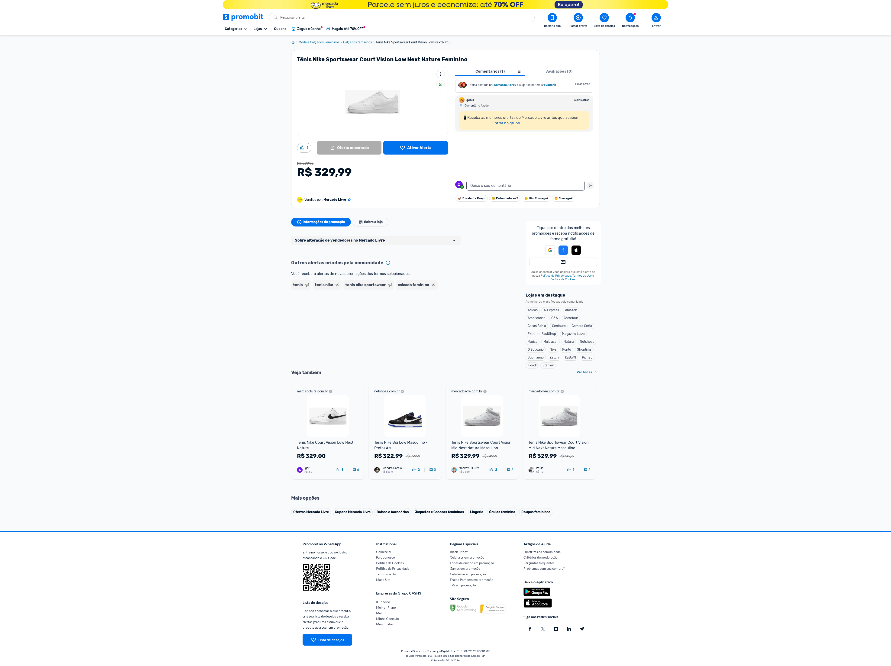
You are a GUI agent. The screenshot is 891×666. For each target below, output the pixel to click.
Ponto (566, 350)
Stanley (548, 365)
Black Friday (459, 552)
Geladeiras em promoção (468, 574)
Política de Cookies (562, 279)
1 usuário (549, 85)
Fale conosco (385, 557)
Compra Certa (582, 326)
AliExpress (551, 310)
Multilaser (550, 342)
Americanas (536, 318)
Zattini (554, 357)
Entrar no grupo (506, 123)
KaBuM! (570, 357)
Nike (553, 350)
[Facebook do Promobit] (529, 628)
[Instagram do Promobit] (555, 628)
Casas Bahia (537, 326)
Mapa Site (383, 580)
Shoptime (584, 350)
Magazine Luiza (573, 334)
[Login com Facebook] (563, 250)
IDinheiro (383, 602)
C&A (554, 318)
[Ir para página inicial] (295, 42)
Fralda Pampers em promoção (471, 580)
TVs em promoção (463, 585)
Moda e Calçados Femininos (319, 42)
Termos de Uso (582, 275)
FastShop (549, 334)
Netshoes (587, 342)
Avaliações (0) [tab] (559, 71)
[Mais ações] (440, 74)
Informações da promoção (324, 222)
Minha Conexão (387, 619)
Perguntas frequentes (538, 563)
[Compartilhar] (440, 84)
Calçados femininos (357, 42)
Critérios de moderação (540, 557)
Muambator (384, 624)
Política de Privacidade (556, 275)
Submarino (536, 357)
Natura (569, 342)
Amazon (571, 310)
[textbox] (525, 185)
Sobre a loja (373, 222)
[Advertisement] (380, 309)
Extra (532, 334)
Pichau (587, 357)
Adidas (533, 310)
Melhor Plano (386, 607)
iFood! (532, 365)
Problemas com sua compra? (544, 568)
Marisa (532, 342)
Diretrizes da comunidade (542, 552)
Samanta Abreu (505, 85)
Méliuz (381, 613)
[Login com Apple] (576, 250)
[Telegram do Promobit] (581, 628)
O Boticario (536, 350)
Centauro (559, 326)
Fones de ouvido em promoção (472, 563)
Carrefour (571, 318)
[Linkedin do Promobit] (568, 628)
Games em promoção (465, 568)
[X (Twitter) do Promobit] (542, 628)
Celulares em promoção (467, 557)
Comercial (383, 552)
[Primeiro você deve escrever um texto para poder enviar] (590, 185)
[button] (547, 250)
